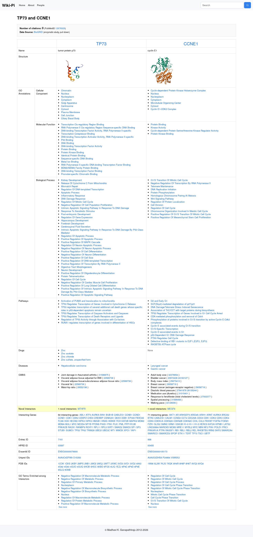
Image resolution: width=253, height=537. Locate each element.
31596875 (103, 374)
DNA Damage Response (73, 198)
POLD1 (218, 427)
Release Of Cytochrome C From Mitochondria (84, 183)
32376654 (173, 374)
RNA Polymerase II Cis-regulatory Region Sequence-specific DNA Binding (98, 127)
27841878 (181, 390)
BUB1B (109, 414)
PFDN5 (95, 424)
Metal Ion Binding (69, 161)
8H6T (188, 463)
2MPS (80, 463)
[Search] (247, 5)
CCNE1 (191, 43)
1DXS (67, 463)
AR (177, 414)
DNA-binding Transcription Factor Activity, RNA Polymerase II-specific (96, 130)
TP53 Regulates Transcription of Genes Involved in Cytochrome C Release (98, 304)
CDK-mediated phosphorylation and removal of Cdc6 (177, 316)
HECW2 (74, 421)
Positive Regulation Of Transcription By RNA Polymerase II (90, 263)
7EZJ (118, 466)
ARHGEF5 (184, 414)
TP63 (83, 430)
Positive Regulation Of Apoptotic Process (82, 239)
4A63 (138, 463)
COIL (195, 421)
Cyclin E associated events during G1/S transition (176, 325)
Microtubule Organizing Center (166, 102)
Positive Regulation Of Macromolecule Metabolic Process (90, 503)
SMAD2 (118, 427)
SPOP (174, 433)
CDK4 (226, 417)
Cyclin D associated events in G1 (167, 331)
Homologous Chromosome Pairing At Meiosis (173, 195)
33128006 (171, 402)
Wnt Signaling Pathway (162, 198)
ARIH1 (202, 414)
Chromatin (66, 90)
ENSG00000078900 (68, 451)
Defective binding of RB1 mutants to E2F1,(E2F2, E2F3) (179, 341)
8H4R (176, 463)
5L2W (157, 463)
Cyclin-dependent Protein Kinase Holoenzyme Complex (178, 90)
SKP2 (218, 430)
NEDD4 (81, 424)
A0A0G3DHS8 (155, 457)
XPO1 (127, 430)
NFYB (88, 424)
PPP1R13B (130, 424)
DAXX (118, 417)
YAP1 (133, 430)
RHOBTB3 (202, 430)
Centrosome (67, 106)
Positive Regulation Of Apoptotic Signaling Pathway (87, 294)
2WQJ (100, 463)
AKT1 (172, 414)
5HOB (87, 466)
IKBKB (111, 421)
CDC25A (192, 417)
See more (63, 506)
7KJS (163, 463)
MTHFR (82, 408)
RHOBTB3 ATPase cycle (163, 344)
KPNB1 (219, 424)
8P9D (131, 466)
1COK (61, 463)
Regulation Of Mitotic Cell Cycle (77, 201)
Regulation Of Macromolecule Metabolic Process (85, 497)
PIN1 (109, 424)
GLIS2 (157, 424)
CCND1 (136, 414)
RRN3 (211, 430)
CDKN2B (177, 421)
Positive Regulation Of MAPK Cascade (80, 242)
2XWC (113, 463)
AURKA (95, 414)
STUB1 (61, 430)
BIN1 (102, 414)
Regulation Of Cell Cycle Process (167, 482)
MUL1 (68, 424)
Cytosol (65, 109)
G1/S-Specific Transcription (164, 328)
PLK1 (115, 424)
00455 (151, 445)
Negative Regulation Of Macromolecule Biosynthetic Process (91, 488)
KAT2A (211, 424)
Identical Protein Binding (73, 155)
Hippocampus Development (74, 220)
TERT (188, 433)
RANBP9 (80, 427)
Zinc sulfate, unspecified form (76, 359)
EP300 (131, 417)
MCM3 (173, 427)
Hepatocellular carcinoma (73, 365)
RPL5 (104, 427)
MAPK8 (133, 421)
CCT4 (184, 417)
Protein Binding (68, 149)
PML (121, 424)
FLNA (61, 421)
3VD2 (132, 463)
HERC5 (203, 424)
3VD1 (126, 463)
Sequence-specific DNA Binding (77, 158)
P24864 (166, 457)
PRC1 (225, 427)
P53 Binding (67, 139)
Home (22, 5)
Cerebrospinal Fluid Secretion (75, 226)
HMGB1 (97, 421)
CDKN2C (187, 421)
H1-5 (196, 424)
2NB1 (87, 463)
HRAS (104, 421)
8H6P (182, 463)
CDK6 (151, 421)
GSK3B (179, 424)
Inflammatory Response (73, 195)
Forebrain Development (72, 223)
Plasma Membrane (70, 112)
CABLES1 (119, 414)
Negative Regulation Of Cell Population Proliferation (86, 204)
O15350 (77, 457)
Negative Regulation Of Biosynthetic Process (83, 491)
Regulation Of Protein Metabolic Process (81, 500)
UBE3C (106, 430)
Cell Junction (67, 115)
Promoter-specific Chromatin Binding (79, 174)
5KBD (100, 466)
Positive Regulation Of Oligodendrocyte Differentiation (88, 273)
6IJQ (112, 466)
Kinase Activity (158, 127)
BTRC (151, 417)
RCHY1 (89, 427)
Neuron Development (71, 270)
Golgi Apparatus (69, 102)
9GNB (68, 469)
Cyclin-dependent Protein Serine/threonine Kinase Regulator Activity (185, 130)
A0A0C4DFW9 (65, 457)
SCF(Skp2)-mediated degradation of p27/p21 (173, 304)
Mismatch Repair (69, 186)
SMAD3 (127, 427)
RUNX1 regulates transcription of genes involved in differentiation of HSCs (98, 322)
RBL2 (189, 430)
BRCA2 (225, 414)
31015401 (183, 393)
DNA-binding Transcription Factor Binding (81, 171)
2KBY (74, 463)
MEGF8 (171, 408)
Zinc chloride (67, 356)
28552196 (82, 387)
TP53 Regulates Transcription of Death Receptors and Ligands (92, 316)
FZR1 (150, 424)
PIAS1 (103, 424)
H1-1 (191, 424)
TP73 (101, 43)
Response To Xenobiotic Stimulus (78, 211)
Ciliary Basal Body (70, 118)
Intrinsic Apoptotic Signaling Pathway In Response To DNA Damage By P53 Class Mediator (102, 231)
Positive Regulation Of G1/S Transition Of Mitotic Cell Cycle (181, 214)
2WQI (93, 463)
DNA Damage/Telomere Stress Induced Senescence (177, 307)
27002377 (206, 396)
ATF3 (88, 414)
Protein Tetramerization (72, 276)
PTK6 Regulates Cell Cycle (164, 338)
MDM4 (61, 424)
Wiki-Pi (8, 5)
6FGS (107, 466)
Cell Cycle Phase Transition (164, 497)
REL (194, 430)
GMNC (164, 424)
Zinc (63, 350)
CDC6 (200, 417)
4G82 (60, 466)
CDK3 (220, 417)
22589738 (108, 377)
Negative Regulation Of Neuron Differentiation (83, 254)
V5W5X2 (175, 457)
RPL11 (97, 427)
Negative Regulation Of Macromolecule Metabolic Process (90, 475)
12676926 (60, 28)
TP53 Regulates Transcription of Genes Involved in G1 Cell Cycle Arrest (187, 313)
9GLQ (61, 469)
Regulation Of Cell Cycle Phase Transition (172, 485)
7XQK (169, 463)
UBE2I (98, 430)
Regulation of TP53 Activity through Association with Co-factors (93, 319)
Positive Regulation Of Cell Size (77, 257)
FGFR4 (216, 421)
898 (149, 439)
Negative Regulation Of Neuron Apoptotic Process (86, 248)
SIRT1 (110, 427)
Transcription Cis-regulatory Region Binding (82, 124)
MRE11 (180, 427)
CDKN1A (158, 421)
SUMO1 (70, 430)
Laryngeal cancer (159, 365)
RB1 (177, 430)
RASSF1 (169, 430)
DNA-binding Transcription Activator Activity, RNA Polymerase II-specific (97, 136)
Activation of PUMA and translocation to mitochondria (88, 300)
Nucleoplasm (67, 96)
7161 (60, 439)
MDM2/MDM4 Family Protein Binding (79, 167)
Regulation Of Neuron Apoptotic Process (81, 245)
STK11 (181, 433)
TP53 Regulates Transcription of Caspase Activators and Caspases (94, 313)
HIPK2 (81, 421)
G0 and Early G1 (159, 300)
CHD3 (90, 417)
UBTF (207, 433)
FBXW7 (209, 421)
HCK (66, 421)
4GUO (73, 466)
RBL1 (182, 430)
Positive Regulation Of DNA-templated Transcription (87, 260)
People (40, 5)
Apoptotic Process (70, 192)
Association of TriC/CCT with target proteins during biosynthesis (182, 310)
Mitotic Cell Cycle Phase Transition (168, 494)
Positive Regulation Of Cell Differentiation (81, 251)
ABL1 (82, 414)
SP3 (138, 427)
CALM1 (169, 417)
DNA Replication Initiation (163, 189)
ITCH (118, 421)
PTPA (162, 430)
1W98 (150, 463)
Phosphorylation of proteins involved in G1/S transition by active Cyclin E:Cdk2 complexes (190, 321)
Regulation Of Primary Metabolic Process (81, 482)
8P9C (124, 466)
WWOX (119, 430)
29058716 (171, 384)
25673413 (175, 381)
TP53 (77, 430)
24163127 (183, 377)
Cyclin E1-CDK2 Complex (163, 109)
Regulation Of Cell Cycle (73, 279)
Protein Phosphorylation (163, 192)
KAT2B (125, 421)
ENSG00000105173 (157, 451)
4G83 (66, 466)
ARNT (210, 414)
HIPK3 (89, 421)
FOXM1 (225, 421)
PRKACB (62, 427)
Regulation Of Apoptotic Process (77, 235)
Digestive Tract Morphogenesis (76, 266)
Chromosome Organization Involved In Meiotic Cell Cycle (179, 211)
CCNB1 (128, 414)
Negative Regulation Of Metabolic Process (82, 478)
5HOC (94, 466)
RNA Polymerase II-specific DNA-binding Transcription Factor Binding (95, 164)
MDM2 (141, 421)
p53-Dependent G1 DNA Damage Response (172, 335)
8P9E (137, 466)
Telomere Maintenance (162, 186)
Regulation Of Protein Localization (168, 201)
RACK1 (71, 427)
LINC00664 (153, 427)
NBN (200, 427)
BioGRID (38, 32)
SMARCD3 (164, 433)
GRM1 (171, 424)
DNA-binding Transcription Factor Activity (81, 146)
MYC (74, 424)
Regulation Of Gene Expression (77, 217)
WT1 (112, 430)
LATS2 (227, 424)
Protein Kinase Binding (72, 152)
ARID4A (195, 414)
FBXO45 (139, 417)
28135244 (192, 390)
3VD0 (120, 463)
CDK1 (69, 417)
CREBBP (98, 417)
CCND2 (177, 417)
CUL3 (201, 421)
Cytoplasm (66, 99)
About (31, 5)
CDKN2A (168, 421)
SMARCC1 (153, 433)
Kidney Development (71, 180)
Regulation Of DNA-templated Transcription (82, 189)
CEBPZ (83, 417)
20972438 (172, 377)
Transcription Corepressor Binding (78, 133)
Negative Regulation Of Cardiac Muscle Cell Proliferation (89, 282)
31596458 (176, 399)
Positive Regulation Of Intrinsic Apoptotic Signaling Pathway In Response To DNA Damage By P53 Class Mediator (102, 290)
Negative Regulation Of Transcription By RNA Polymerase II (181, 183)
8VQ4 (201, 463)
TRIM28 (90, 430)
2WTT (107, 463)
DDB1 (124, 417)
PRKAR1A (153, 430)
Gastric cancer (158, 368)
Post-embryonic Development (76, 214)
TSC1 (201, 433)
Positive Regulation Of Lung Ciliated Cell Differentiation (88, 285)
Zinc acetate (67, 353)
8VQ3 (194, 463)
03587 (61, 445)
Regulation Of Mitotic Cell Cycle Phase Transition (175, 488)
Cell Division (157, 204)
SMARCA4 (227, 430)
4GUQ (80, 466)
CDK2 (75, 417)
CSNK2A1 (109, 417)
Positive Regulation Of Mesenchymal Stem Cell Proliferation (181, 217)
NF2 (206, 427)
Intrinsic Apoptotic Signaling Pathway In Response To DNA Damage (95, 208)
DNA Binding (67, 143)
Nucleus (65, 93)
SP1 (133, 427)
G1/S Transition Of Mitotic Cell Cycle (169, 180)
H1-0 (186, 424)
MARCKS (164, 427)
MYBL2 (188, 427)
